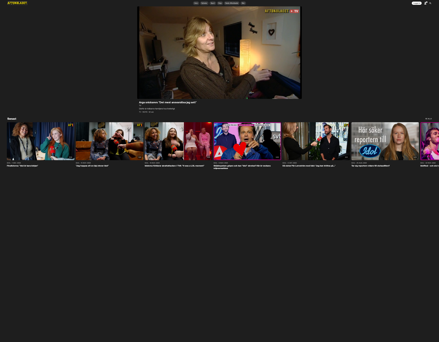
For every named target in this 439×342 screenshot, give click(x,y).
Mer (243, 3)
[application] (219, 52)
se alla (428, 119)
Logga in (416, 3)
